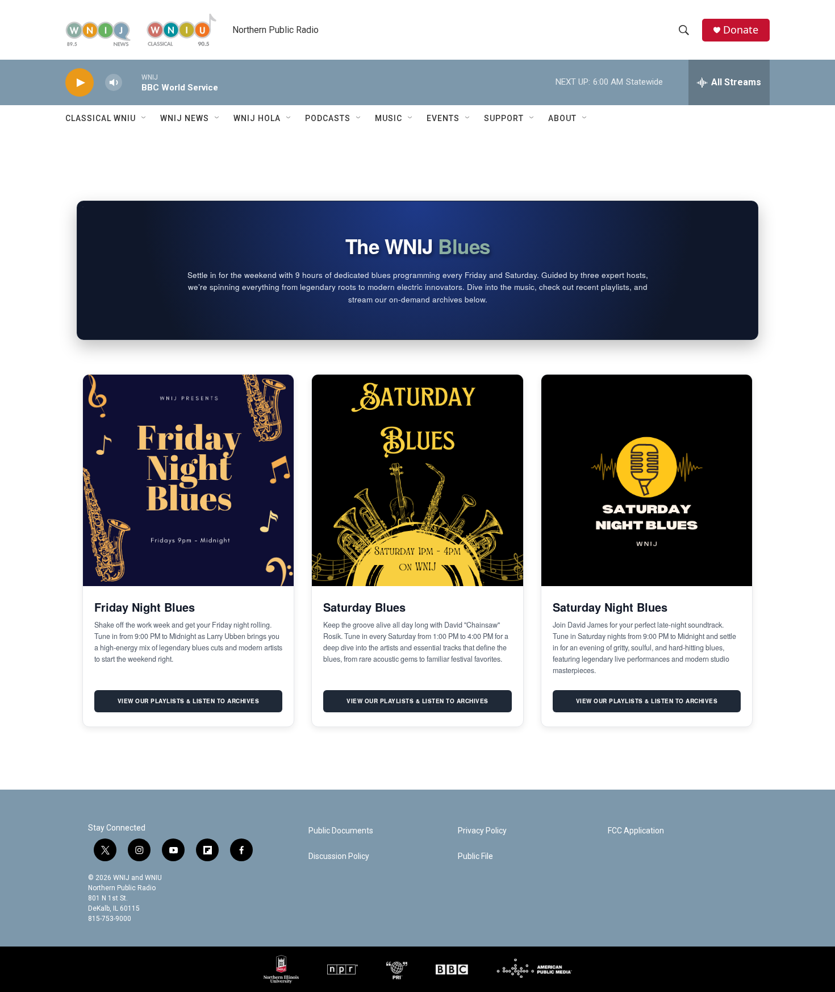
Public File (475, 856)
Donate (740, 30)
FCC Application (636, 831)
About (562, 118)
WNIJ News (184, 118)
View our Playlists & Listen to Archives (189, 701)
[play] (79, 82)
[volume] (113, 83)
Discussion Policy (338, 856)
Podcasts (327, 118)
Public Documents (340, 831)
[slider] (131, 82)
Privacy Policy (482, 831)
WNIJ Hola (257, 118)
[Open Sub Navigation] (144, 118)
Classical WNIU (100, 118)
